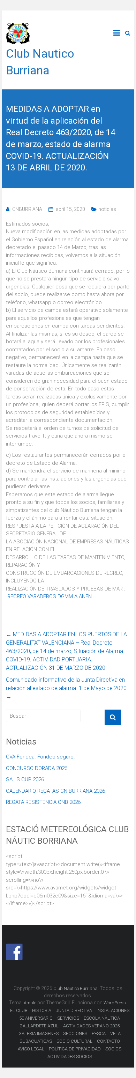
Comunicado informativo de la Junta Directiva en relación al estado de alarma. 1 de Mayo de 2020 (66, 688)
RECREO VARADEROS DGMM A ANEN (49, 596)
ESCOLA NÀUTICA (102, 1018)
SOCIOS (113, 1048)
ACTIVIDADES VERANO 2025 (91, 1025)
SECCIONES (75, 1033)
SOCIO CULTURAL (74, 1041)
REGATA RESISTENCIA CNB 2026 (43, 802)
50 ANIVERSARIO (36, 1018)
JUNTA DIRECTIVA (74, 1010)
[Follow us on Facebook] (14, 952)
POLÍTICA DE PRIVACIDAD (75, 1048)
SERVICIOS (68, 1018)
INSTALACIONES (113, 1010)
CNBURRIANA (27, 209)
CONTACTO (108, 1041)
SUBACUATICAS (36, 1041)
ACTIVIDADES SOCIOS (69, 1056)
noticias (107, 209)
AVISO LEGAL (31, 1048)
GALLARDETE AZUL (39, 1025)
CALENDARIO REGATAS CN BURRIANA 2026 (55, 791)
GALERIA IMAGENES (38, 1033)
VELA (115, 1033)
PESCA (99, 1033)
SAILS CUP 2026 (25, 779)
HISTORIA (41, 1010)
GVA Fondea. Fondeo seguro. (40, 757)
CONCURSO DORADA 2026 (36, 768)
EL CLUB (19, 1010)
